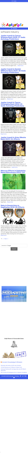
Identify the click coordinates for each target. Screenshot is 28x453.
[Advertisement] (12, 11)
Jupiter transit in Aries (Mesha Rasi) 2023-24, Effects (13, 138)
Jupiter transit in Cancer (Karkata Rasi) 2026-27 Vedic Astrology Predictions (13, 37)
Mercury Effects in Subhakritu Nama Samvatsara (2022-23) (13, 171)
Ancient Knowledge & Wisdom (12, 362)
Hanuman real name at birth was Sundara (11, 365)
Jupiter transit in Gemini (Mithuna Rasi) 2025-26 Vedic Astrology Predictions (13, 71)
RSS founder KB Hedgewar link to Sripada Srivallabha (14, 372)
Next (6, 238)
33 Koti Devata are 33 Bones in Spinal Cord (11, 367)
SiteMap (16, 376)
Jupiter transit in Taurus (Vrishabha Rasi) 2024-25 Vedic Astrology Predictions (12, 104)
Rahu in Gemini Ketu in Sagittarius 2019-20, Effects (12, 206)
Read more (20, 65)
